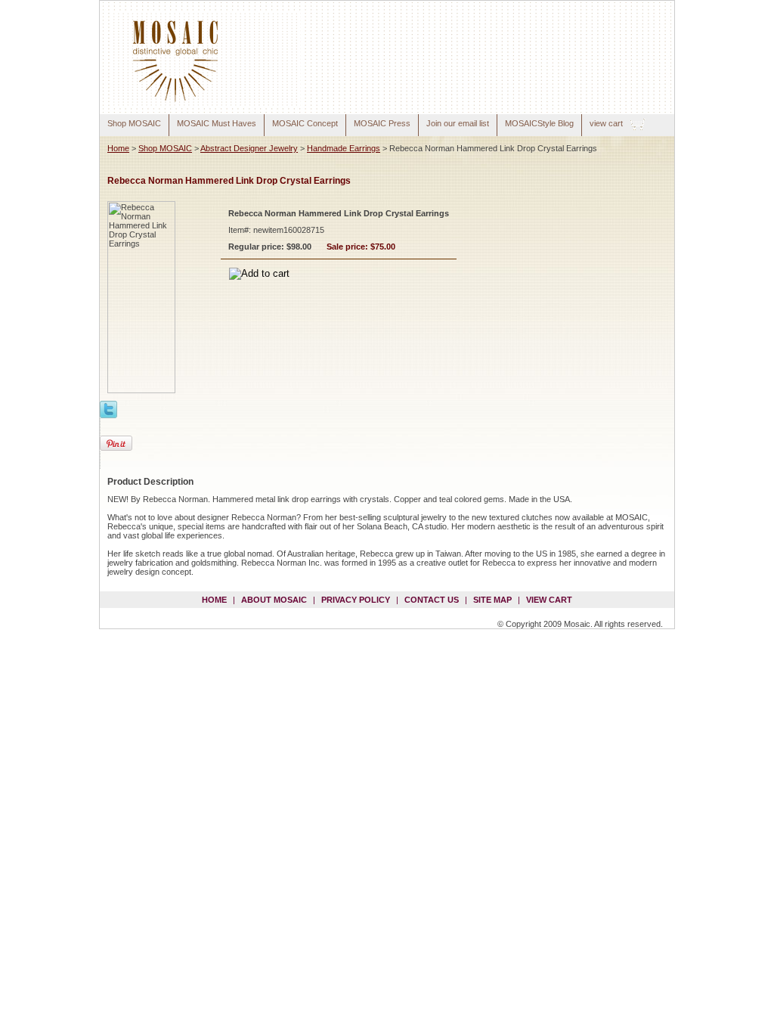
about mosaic (274, 599)
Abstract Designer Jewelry (249, 148)
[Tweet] (108, 408)
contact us (431, 599)
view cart (606, 123)
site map (492, 599)
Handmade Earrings (343, 148)
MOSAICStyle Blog (539, 123)
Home (118, 148)
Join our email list (457, 123)
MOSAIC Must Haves (216, 123)
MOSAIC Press (382, 123)
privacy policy (355, 599)
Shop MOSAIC (134, 123)
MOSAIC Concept (305, 123)
